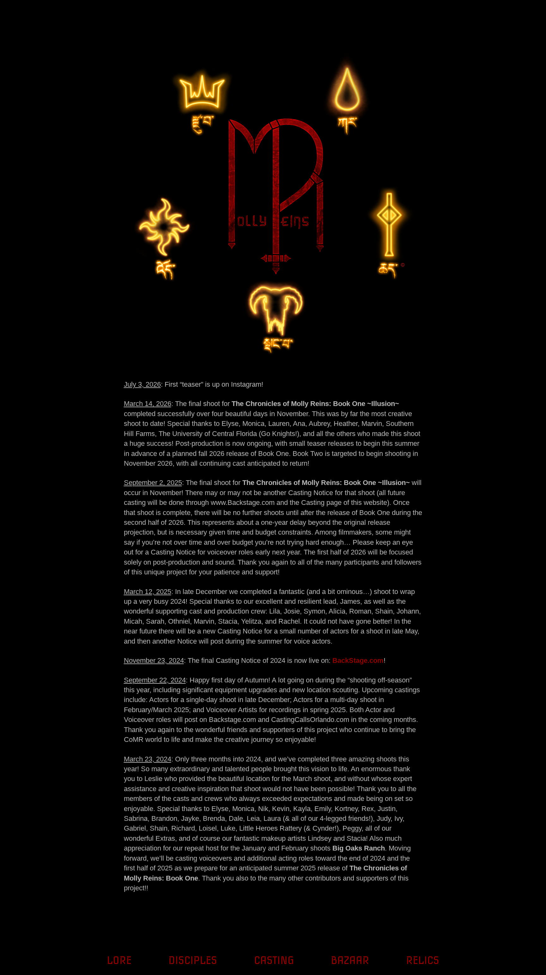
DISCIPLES (192, 960)
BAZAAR (350, 960)
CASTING (274, 960)
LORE (119, 960)
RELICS (422, 960)
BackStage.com (358, 660)
